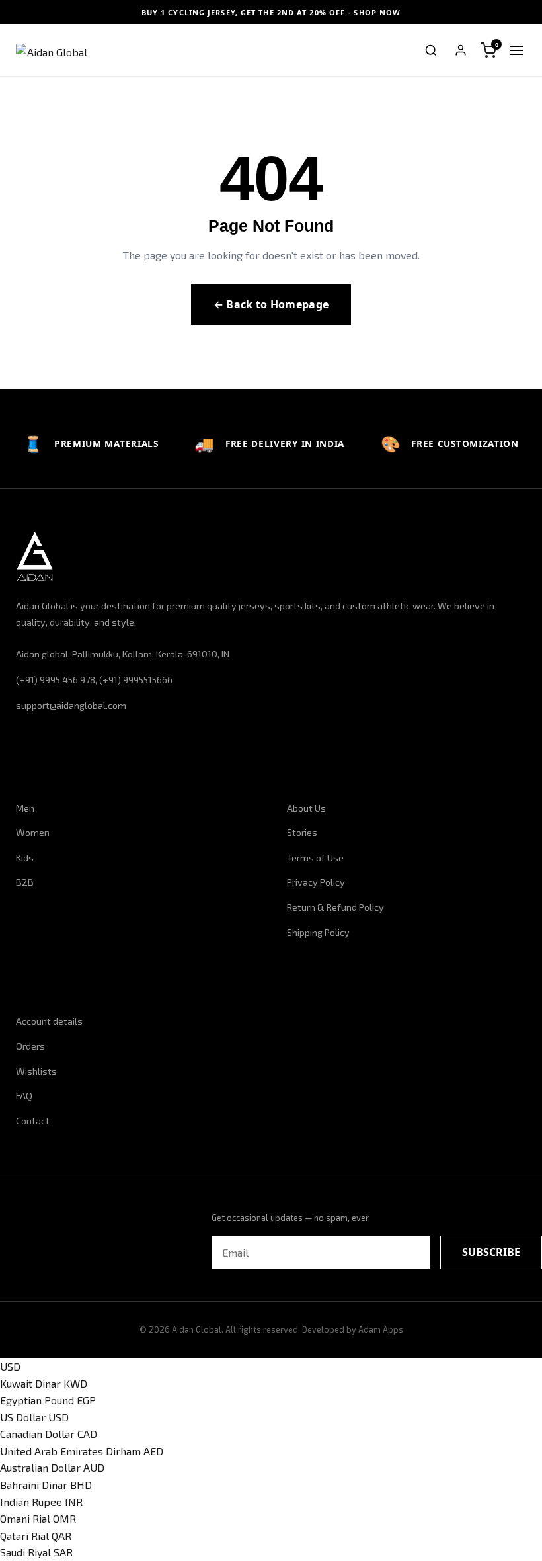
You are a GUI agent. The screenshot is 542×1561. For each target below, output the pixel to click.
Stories (302, 832)
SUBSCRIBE (491, 1252)
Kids (25, 857)
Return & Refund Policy (335, 907)
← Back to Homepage (271, 304)
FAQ (24, 1095)
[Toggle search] (431, 50)
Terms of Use (315, 857)
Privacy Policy (316, 882)
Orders (30, 1046)
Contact (33, 1120)
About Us (306, 808)
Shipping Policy (318, 932)
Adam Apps (380, 1329)
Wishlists (36, 1071)
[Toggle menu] (516, 50)
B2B (25, 882)
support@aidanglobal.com (71, 705)
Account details (49, 1021)
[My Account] (461, 50)
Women (33, 832)
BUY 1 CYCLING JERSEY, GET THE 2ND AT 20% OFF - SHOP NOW (271, 12)
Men (25, 808)
